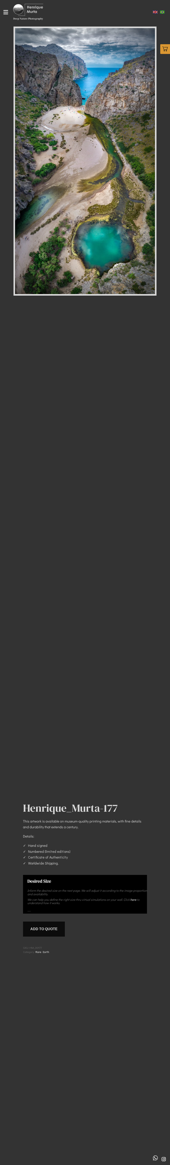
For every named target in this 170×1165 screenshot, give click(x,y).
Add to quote (44, 929)
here (133, 899)
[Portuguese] (162, 11)
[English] (155, 11)
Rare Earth (42, 952)
